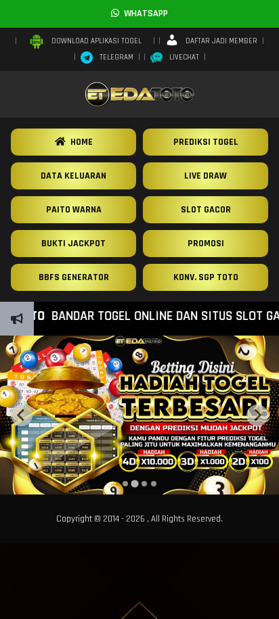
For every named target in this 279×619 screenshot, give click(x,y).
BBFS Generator (74, 277)
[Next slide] (257, 415)
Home (79, 142)
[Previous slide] (22, 415)
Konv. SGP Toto (205, 277)
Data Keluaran (73, 176)
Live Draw (205, 176)
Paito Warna (74, 210)
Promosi (206, 243)
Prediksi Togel (205, 142)
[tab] (125, 483)
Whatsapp (143, 13)
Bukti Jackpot (73, 243)
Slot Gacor (206, 210)
